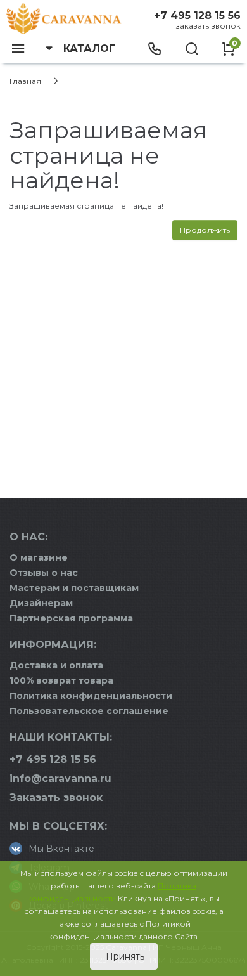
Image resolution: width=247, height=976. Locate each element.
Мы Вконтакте (61, 848)
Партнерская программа (71, 618)
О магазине (39, 557)
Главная (25, 81)
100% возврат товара (61, 680)
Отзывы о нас (44, 572)
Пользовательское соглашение (89, 710)
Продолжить (205, 230)
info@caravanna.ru (60, 778)
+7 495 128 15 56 (197, 16)
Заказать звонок (208, 25)
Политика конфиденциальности (91, 695)
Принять (123, 956)
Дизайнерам (41, 603)
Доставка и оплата (56, 665)
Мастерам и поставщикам (74, 587)
